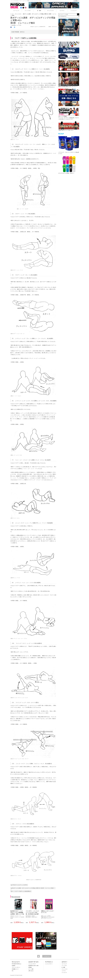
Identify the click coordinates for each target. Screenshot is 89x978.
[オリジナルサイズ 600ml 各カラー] (68, 164)
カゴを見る (75, 0)
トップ (11, 13)
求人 (12, 970)
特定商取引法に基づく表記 (33, 965)
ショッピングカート (49, 963)
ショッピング (73, 10)
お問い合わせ (30, 970)
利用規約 (30, 967)
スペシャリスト (50, 10)
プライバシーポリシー (16, 967)
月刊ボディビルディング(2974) (19, 884)
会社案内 (13, 965)
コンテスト (62, 10)
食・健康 (39, 10)
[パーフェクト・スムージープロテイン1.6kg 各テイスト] (68, 143)
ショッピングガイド (32, 963)
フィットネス (28, 10)
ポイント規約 (30, 969)
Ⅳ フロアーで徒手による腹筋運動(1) (21, 891)
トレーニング (16, 10)
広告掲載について (15, 969)
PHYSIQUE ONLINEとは (16, 963)
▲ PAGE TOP (47, 956)
